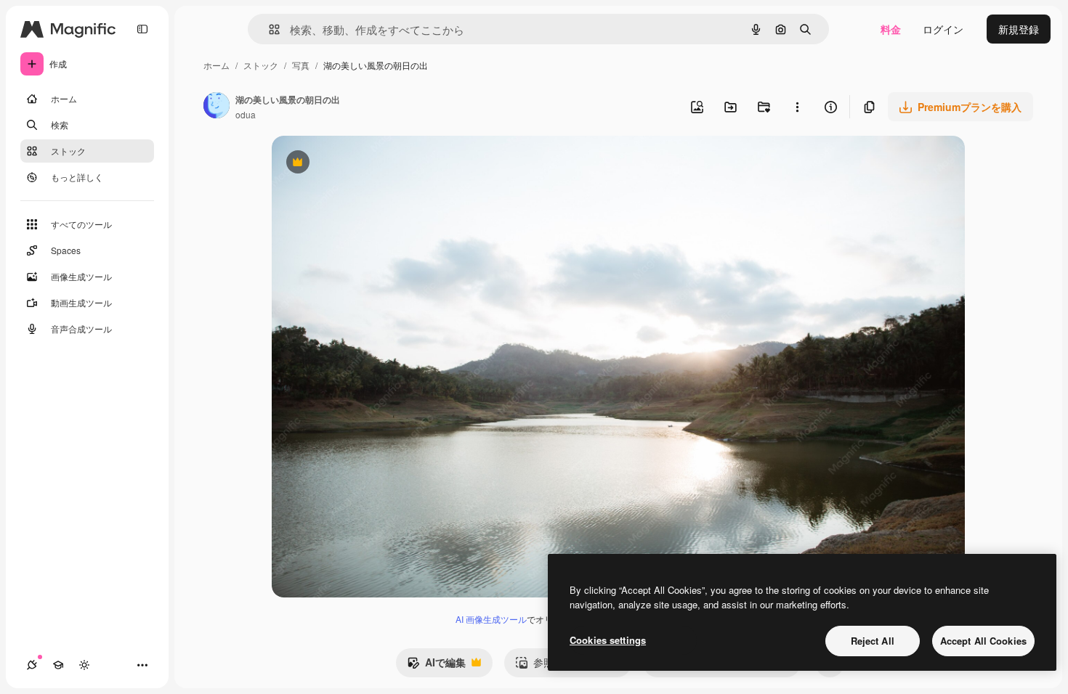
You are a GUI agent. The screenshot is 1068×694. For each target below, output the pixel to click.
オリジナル (371, 163)
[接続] (32, 665)
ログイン (943, 29)
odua (245, 114)
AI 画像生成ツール (491, 619)
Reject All (872, 641)
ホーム (216, 65)
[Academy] (58, 665)
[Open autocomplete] (268, 29)
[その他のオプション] (797, 106)
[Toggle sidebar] (142, 29)
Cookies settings (608, 640)
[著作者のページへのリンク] (216, 106)
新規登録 (1018, 29)
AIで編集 (436, 666)
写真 (301, 65)
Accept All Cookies (983, 641)
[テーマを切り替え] (84, 665)
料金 (891, 29)
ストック (260, 65)
